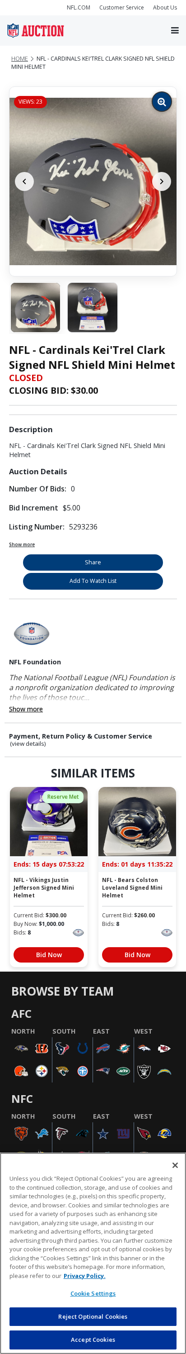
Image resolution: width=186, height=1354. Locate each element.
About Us (165, 7)
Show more (22, 544)
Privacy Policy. (85, 1276)
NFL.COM (78, 7)
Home (19, 58)
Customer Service (121, 7)
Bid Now (49, 954)
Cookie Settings (93, 1293)
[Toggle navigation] (175, 31)
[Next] (161, 181)
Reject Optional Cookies (92, 1316)
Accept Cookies (93, 1339)
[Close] (175, 1165)
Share (93, 562)
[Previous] (24, 181)
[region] (93, 1253)
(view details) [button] (28, 744)
